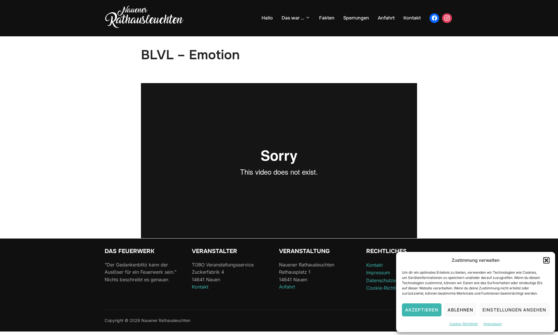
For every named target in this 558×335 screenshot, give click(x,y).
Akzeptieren (421, 310)
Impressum (493, 324)
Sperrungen (356, 18)
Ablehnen (460, 310)
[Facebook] (434, 18)
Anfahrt (386, 18)
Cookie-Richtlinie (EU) (390, 288)
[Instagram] (447, 18)
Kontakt (412, 18)
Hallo (267, 18)
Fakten (327, 18)
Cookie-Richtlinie (463, 324)
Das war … (293, 18)
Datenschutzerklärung (390, 280)
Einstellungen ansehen (514, 310)
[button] (546, 260)
